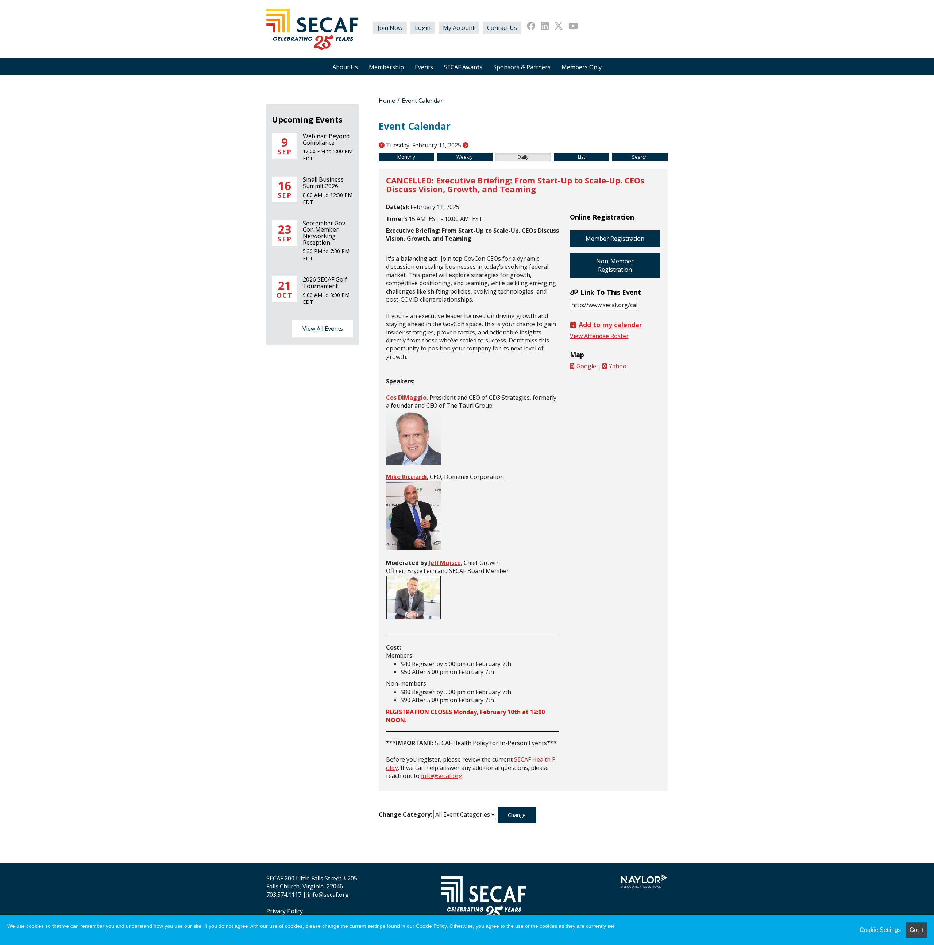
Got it (916, 930)
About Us (345, 67)
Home (387, 101)
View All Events (322, 329)
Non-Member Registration (615, 265)
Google (586, 366)
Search (640, 157)
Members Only (581, 67)
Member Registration (615, 239)
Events (424, 67)
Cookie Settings (880, 930)
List (581, 157)
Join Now (390, 28)
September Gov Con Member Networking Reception (324, 233)
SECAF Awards (463, 67)
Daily (523, 157)
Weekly (464, 157)
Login (423, 28)
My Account (459, 28)
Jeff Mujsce (445, 563)
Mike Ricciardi (406, 477)
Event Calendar (422, 101)
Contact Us (502, 28)
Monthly (406, 157)
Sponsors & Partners (522, 67)
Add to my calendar (610, 324)
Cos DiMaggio (406, 398)
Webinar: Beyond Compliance (326, 139)
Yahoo (617, 366)
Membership (386, 67)
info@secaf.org (441, 776)
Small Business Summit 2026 (323, 182)
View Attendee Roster (599, 336)
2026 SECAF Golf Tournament (325, 282)
